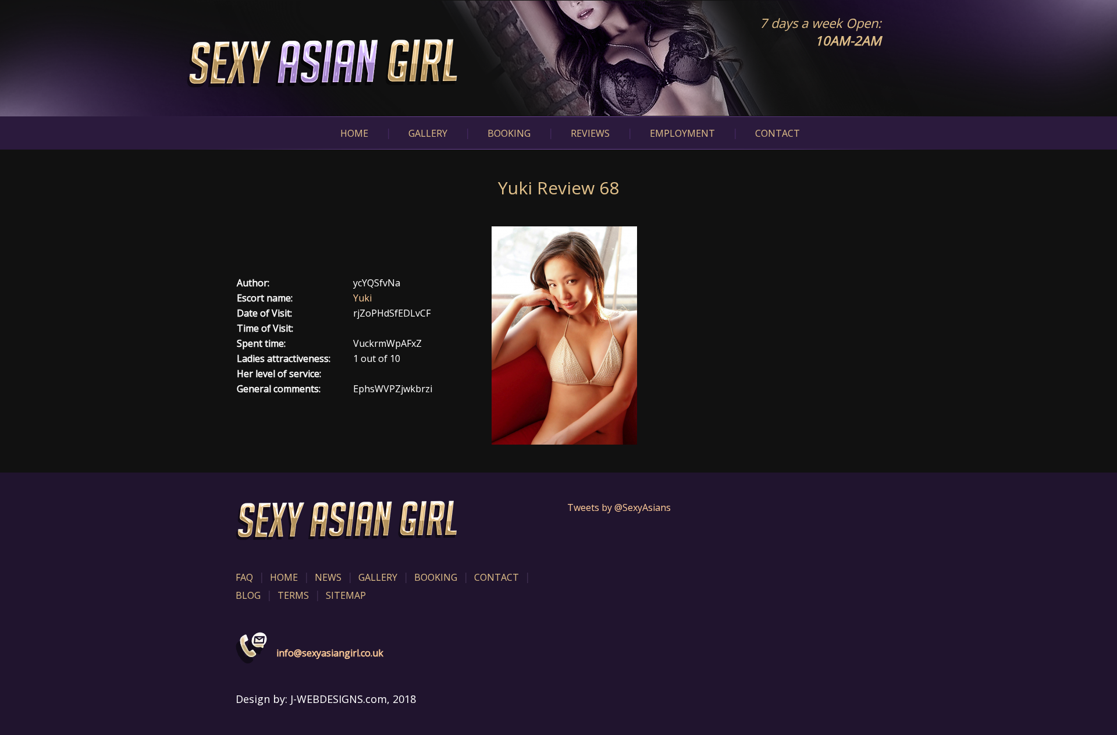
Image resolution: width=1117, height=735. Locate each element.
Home (354, 133)
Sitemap (346, 595)
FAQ (244, 577)
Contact (777, 133)
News (328, 577)
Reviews (590, 133)
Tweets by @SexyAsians (619, 507)
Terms (293, 595)
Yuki (362, 298)
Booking (509, 133)
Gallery (427, 133)
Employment (682, 133)
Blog (248, 595)
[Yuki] (564, 334)
